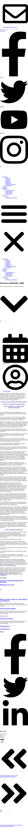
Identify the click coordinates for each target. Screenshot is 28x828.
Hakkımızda (5, 177)
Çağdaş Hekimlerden (9, 190)
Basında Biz (8, 181)
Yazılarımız (5, 188)
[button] (14, 228)
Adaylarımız (8, 179)
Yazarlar (4, 189)
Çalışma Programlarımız (10, 184)
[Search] (16, 29)
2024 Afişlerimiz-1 (5, 629)
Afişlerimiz (7, 180)
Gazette (4, 195)
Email (1, 736)
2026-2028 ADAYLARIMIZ (8, 608)
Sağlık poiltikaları (9, 192)
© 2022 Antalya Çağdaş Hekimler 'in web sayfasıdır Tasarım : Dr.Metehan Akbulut (11, 825)
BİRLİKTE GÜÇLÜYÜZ (7, 585)
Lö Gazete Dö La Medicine (11, 197)
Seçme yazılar (8, 194)
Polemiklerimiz (8, 191)
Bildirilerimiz (8, 183)
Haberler (4, 186)
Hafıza (6, 196)
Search (1, 29)
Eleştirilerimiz (8, 185)
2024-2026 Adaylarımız (6, 618)
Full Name (2, 734)
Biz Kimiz (7, 178)
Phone (1, 735)
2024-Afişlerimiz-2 (5, 626)
